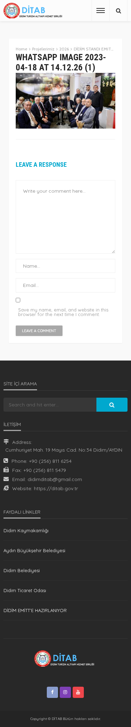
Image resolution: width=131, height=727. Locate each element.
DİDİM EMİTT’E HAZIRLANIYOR (35, 610)
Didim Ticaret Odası (24, 590)
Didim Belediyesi (21, 570)
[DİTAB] (34, 11)
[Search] (118, 10)
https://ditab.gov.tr (56, 488)
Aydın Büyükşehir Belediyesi (34, 550)
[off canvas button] (100, 10)
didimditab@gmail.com (55, 479)
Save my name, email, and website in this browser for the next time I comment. (63, 312)
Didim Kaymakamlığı (26, 530)
